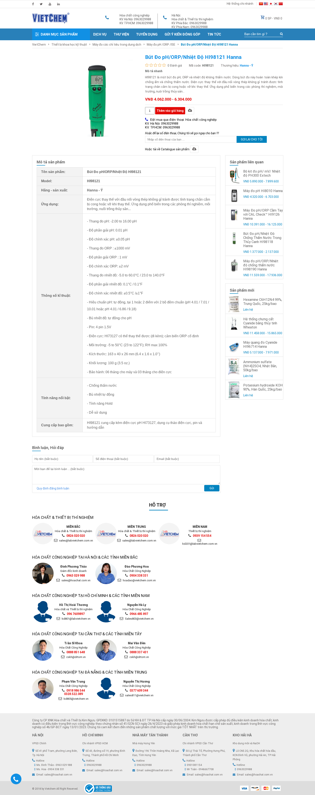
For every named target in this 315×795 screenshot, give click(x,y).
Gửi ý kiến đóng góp (182, 34)
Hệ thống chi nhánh (240, 3)
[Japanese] (271, 4)
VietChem (39, 44)
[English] (266, 4)
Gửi (212, 488)
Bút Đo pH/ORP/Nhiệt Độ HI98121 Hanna (209, 44)
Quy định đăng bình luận (53, 488)
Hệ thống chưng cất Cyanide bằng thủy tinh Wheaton (260, 323)
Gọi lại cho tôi (251, 139)
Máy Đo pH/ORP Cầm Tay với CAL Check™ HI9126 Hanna (263, 214)
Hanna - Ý (246, 65)
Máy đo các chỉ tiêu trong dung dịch (117, 44)
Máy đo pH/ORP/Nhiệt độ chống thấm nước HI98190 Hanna (260, 265)
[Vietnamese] (261, 4)
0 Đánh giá (175, 65)
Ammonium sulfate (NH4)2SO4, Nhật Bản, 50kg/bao (260, 366)
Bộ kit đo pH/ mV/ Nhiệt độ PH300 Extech (261, 173)
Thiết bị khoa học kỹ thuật (69, 44)
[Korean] (276, 4)
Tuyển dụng (147, 34)
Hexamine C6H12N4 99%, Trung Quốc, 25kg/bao (262, 302)
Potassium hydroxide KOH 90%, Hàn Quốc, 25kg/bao (263, 387)
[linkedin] (58, 4)
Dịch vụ (99, 34)
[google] (50, 4)
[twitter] (41, 4)
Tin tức (214, 34)
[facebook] (33, 4)
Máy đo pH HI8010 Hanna (263, 191)
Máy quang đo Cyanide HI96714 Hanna (260, 344)
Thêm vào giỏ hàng (170, 110)
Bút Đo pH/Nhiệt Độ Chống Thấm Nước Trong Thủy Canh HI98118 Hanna (262, 240)
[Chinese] (281, 4)
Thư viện (121, 34)
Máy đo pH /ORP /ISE (161, 44)
